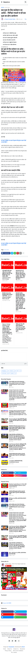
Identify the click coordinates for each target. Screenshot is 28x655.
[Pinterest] (17, 253)
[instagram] (20, 614)
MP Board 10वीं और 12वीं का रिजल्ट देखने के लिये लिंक (17, 499)
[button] (1, 2)
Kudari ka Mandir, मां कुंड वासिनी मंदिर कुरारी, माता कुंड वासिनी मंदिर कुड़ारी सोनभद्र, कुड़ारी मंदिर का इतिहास (18, 420)
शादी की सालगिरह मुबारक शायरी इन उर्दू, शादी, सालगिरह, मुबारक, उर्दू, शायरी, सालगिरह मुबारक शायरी (17, 455)
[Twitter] (12, 253)
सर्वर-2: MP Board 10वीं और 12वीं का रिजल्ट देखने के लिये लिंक (17, 553)
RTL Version (14, 652)
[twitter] (20, 611)
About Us (9, 648)
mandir (12, 370)
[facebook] (9, 641)
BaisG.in (6, 2)
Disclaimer (22, 648)
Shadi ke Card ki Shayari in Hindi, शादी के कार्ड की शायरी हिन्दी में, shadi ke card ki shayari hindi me (17, 405)
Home (4, 648)
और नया (3, 363)
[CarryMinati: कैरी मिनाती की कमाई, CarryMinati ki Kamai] (4, 462)
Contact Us (16, 648)
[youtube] (7, 614)
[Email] (20, 253)
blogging (5, 370)
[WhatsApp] (15, 253)
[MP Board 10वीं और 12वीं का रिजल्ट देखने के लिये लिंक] (4, 500)
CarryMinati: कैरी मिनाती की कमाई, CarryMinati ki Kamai (15, 461)
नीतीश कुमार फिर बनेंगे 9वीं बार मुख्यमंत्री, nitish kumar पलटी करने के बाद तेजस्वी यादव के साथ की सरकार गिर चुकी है (20, 327)
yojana (13, 373)
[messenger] (7, 617)
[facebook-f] (7, 611)
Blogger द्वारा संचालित (7, 603)
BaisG (23, 646)
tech (19, 370)
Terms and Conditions (18, 650)
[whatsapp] (20, 617)
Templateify (11, 646)
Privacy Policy (8, 650)
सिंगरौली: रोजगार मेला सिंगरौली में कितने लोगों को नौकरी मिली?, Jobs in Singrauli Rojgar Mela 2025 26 (7, 295)
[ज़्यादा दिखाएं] (23, 253)
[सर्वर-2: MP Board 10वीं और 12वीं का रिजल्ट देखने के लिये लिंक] (4, 554)
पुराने (25, 363)
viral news (7, 7)
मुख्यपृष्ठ (2, 7)
